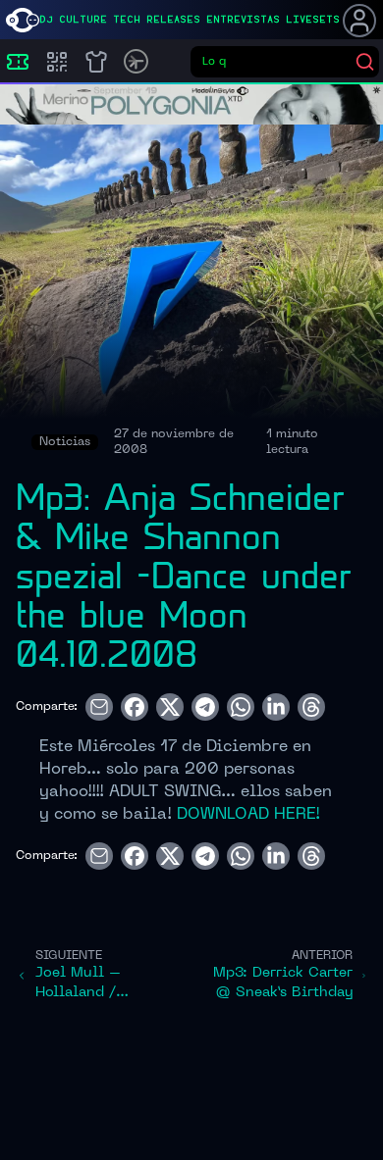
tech (126, 20)
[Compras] (57, 62)
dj (46, 20)
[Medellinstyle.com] (22, 20)
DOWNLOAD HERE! (246, 815)
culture (83, 20)
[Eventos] (17, 62)
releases (173, 20)
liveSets (313, 20)
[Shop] (96, 62)
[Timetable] (136, 61)
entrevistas (243, 20)
